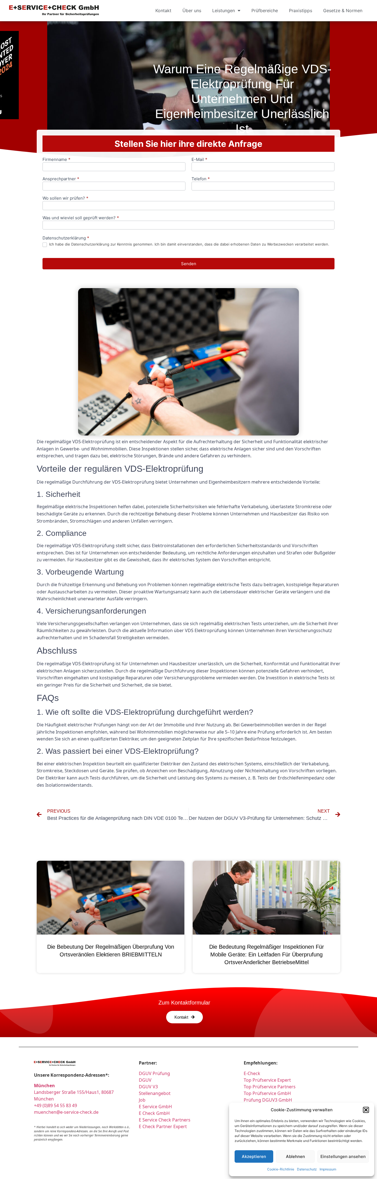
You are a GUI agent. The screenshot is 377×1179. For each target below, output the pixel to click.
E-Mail (199, 159)
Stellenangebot (155, 1093)
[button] (366, 1110)
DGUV (145, 1080)
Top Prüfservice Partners (270, 1087)
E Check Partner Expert (163, 1126)
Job (142, 1100)
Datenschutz (307, 1169)
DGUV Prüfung (154, 1073)
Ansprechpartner (61, 179)
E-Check (252, 1073)
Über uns (191, 10)
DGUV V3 (148, 1087)
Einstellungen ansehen (343, 1156)
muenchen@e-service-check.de (66, 1112)
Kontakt (163, 10)
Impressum (328, 1169)
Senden (188, 263)
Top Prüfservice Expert (267, 1080)
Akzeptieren (254, 1156)
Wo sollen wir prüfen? (65, 198)
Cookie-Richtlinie (280, 1169)
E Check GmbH (154, 1113)
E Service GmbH (155, 1107)
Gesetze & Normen (342, 10)
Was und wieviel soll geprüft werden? (81, 218)
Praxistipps (300, 10)
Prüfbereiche (264, 10)
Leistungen (223, 10)
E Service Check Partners (164, 1120)
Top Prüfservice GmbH (267, 1093)
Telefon (201, 179)
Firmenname (56, 159)
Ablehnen (295, 1156)
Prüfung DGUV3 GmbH (268, 1100)
